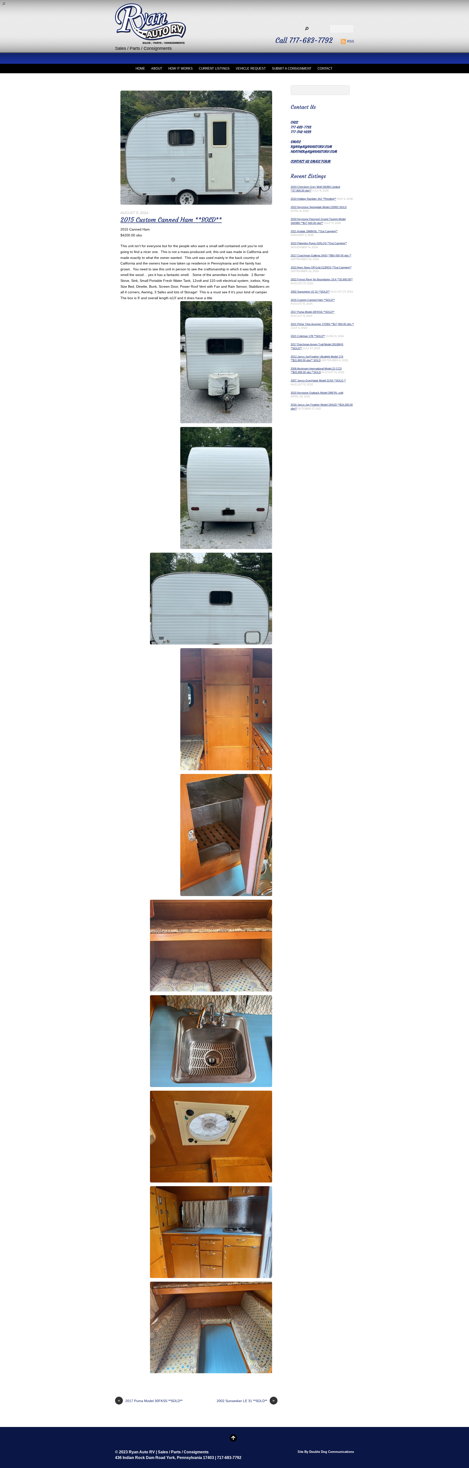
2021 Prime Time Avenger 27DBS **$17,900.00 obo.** (322, 324)
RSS (350, 41)
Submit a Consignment (291, 68)
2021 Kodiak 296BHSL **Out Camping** (314, 231)
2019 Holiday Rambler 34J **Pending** (313, 198)
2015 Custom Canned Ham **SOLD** (171, 220)
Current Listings (214, 68)
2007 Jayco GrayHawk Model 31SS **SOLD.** (318, 380)
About (156, 68)
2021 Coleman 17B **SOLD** (308, 336)
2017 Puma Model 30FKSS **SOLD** (150, 1400)
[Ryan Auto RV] (150, 40)
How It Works (180, 68)
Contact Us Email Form (310, 161)
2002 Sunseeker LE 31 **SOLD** (246, 1400)
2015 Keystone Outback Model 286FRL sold (317, 392)
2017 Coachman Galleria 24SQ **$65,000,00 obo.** (321, 255)
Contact (325, 68)
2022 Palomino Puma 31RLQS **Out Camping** (319, 243)
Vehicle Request (251, 68)
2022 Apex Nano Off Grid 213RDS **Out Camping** (321, 267)
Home (140, 68)
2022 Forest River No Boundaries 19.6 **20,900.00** (322, 279)
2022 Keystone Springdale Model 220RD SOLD (319, 207)
